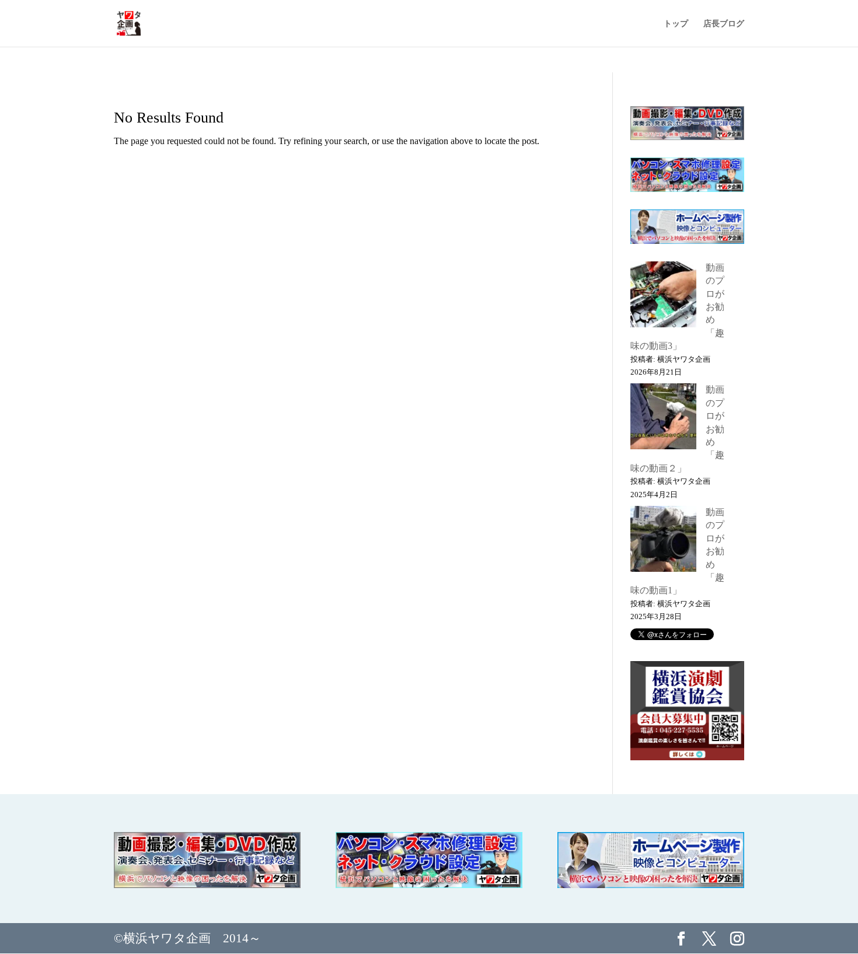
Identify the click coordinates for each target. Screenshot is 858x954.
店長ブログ (723, 23)
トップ (676, 23)
